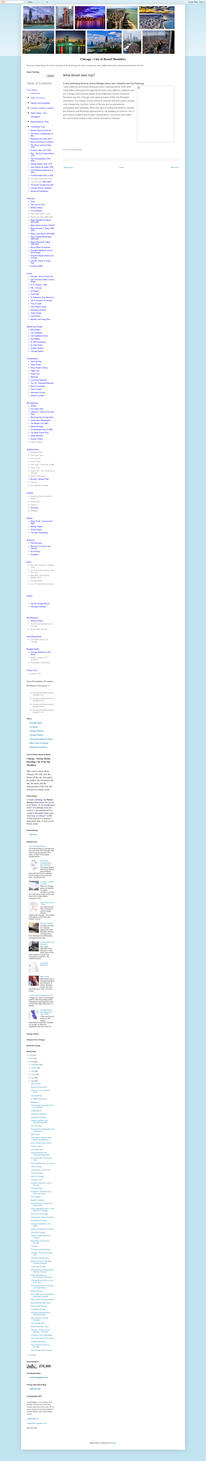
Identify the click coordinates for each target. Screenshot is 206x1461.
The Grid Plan (36, 1126)
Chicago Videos (36, 723)
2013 (31, 1062)
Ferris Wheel (35, 1197)
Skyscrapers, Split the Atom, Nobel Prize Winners (41, 1139)
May (33, 1078)
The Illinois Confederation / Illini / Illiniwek (46, 863)
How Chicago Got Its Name (41, 1143)
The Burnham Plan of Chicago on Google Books (42, 1287)
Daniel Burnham (37, 1150)
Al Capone (34, 727)
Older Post (175, 167)
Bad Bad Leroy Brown (38, 747)
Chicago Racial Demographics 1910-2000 (46, 1012)
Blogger (113, 1443)
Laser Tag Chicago (38, 1267)
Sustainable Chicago (39, 1220)
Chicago (34, 1246)
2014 (31, 1058)
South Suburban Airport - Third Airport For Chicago (42, 1210)
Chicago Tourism (36, 735)
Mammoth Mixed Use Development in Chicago (41, 1276)
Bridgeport (35, 1102)
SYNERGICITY (36, 1111)
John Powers (36, 1084)
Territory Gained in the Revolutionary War (39, 1122)
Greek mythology (35, 800)
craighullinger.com (33, 1419)
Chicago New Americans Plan (42, 1217)
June (33, 1074)
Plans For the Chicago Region (42, 1300)
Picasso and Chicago (39, 1306)
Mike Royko (44, 977)
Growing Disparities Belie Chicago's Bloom (40, 1314)
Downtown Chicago (38, 1117)
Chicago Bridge (37, 1188)
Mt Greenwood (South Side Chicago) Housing (41, 1262)
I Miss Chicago (36, 1167)
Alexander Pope (41, 813)
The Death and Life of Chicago (42, 1338)
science (30, 810)
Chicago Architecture (39, 1114)
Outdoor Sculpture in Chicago (42, 1229)
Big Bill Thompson (38, 1200)
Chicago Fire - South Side (40, 1170)
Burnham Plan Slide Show (41, 1303)
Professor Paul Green (39, 1087)
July (33, 1071)
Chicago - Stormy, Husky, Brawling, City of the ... (40, 1331)
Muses (34, 805)
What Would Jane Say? (40, 1327)
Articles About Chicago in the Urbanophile (42, 1204)
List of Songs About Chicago (41, 1350)
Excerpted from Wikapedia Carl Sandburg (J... (43, 1130)
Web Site (33, 834)
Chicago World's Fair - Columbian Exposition (40, 1154)
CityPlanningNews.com (39, 1377)
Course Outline (36, 1146)
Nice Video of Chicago (39, 1214)
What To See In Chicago (39, 743)
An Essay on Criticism (36, 816)
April (33, 1081)
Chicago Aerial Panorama (40, 1249)
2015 (31, 1055)
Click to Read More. (73, 149)
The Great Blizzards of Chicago (43, 1163)
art (47, 808)
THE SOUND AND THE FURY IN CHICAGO (42, 1106)
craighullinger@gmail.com (37, 1423)
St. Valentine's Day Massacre (47, 943)
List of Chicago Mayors (37, 846)
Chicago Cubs (36, 1180)
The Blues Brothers (38, 1342)
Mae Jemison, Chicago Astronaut (39, 1319)
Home (121, 167)
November (35, 1065)
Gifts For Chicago (37, 1176)
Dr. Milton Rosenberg (39, 1099)
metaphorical (49, 805)
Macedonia (39, 802)
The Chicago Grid (37, 1323)
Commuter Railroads (44, 964)
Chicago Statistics (37, 731)
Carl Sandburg (36, 1096)
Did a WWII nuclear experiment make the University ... (42, 1295)
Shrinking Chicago (38, 1232)
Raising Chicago (46, 923)
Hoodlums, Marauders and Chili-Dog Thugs (41, 1192)
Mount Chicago (36, 1291)
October (34, 1068)
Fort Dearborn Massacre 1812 (41, 995)
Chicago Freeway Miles (40, 1258)
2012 (31, 1355)
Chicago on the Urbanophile (41, 1335)
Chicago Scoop (37, 1173)
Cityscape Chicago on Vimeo (41, 739)
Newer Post (68, 167)
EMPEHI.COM (35, 1389)
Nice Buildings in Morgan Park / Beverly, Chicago (42, 1271)
